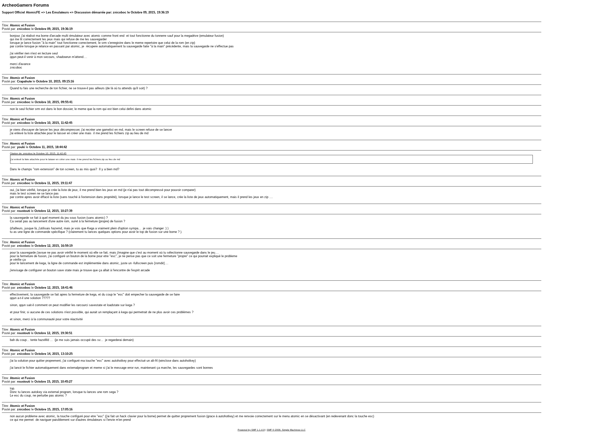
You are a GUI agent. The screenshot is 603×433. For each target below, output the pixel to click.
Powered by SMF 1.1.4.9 (251, 430)
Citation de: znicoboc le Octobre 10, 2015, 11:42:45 (38, 153)
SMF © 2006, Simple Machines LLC (286, 430)
